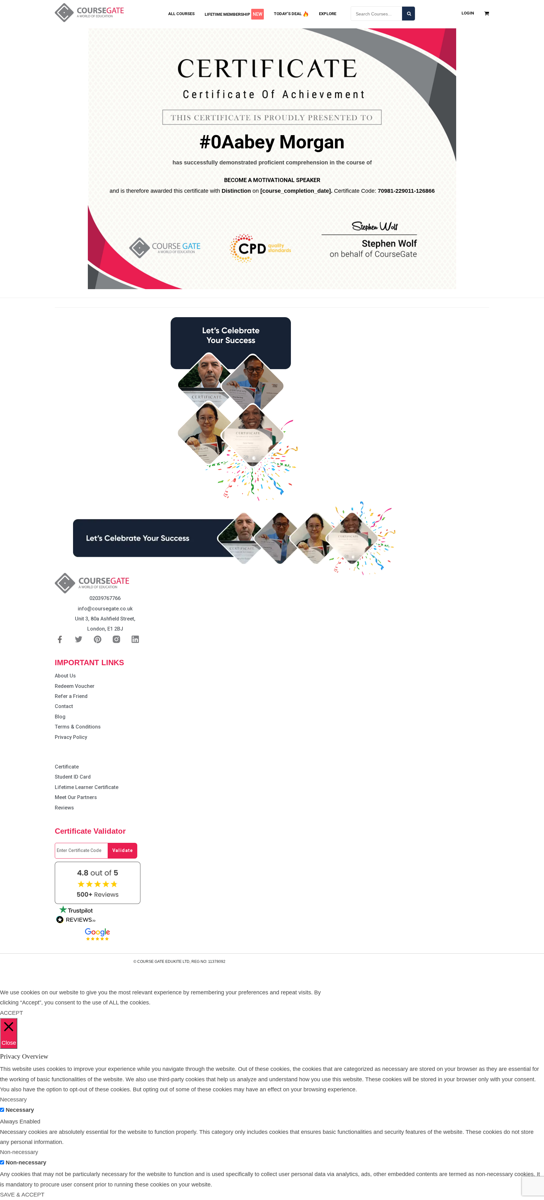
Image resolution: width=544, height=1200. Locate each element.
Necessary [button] (13, 1099)
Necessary (20, 1110)
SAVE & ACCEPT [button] (22, 1194)
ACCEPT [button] (11, 1013)
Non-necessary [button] (19, 1152)
